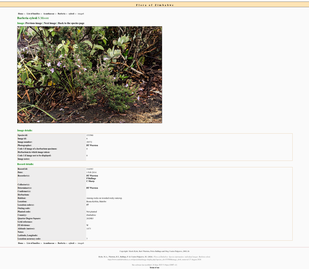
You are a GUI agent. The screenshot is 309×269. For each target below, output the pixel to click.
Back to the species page (71, 23)
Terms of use (154, 267)
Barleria (61, 13)
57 (87, 204)
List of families (33, 13)
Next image (50, 23)
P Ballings (91, 178)
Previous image (33, 23)
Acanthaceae (48, 13)
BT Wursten (92, 145)
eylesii (71, 13)
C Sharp (90, 181)
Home (20, 13)
